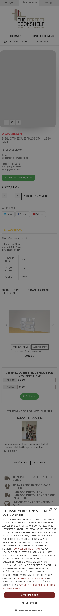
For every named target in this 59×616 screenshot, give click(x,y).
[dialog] (29, 561)
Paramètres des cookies (31, 585)
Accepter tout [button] (29, 595)
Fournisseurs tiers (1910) (26, 548)
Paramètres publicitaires (32, 578)
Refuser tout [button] (29, 603)
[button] (29, 610)
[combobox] (50, 509)
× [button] (55, 509)
